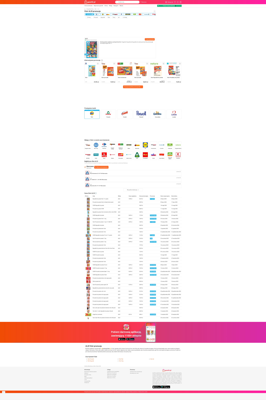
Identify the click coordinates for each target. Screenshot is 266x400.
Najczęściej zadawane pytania (90, 371)
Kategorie (116, 5)
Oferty (106, 5)
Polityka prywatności (133, 391)
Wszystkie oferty (90, 9)
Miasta (121, 5)
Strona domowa (88, 5)
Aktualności (86, 382)
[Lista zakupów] (180, 2)
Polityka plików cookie (142, 391)
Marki (85, 376)
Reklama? (86, 373)
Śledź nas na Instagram (111, 374)
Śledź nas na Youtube (111, 376)
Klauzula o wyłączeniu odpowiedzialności (112, 391)
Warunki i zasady (125, 391)
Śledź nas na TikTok (111, 377)
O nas (85, 379)
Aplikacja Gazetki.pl (88, 377)
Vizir (95, 9)
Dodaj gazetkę (87, 381)
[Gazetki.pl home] (90, 2)
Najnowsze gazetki (98, 5)
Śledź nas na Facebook (112, 373)
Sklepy (110, 5)
